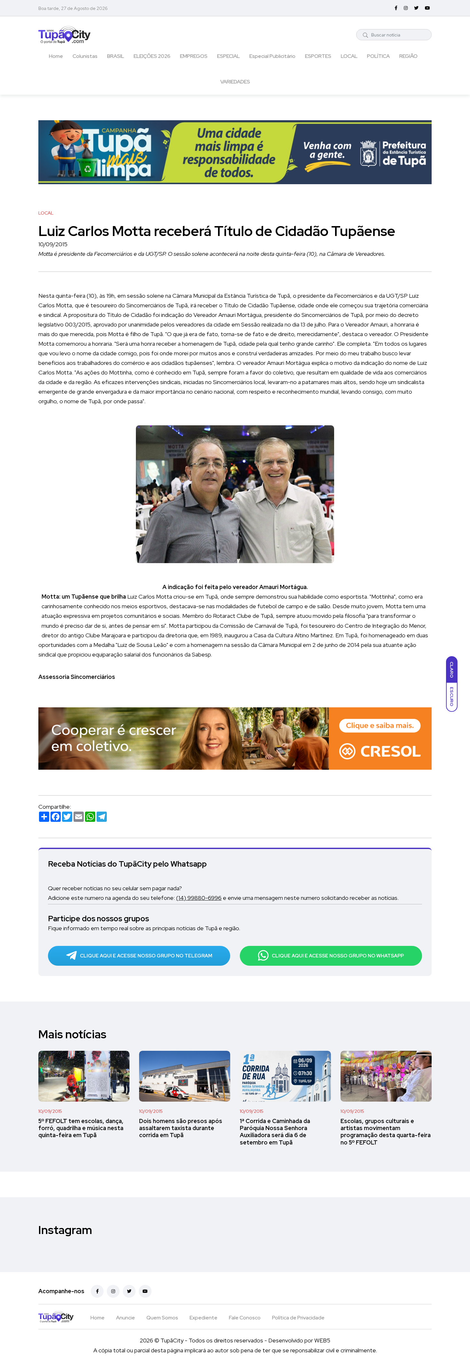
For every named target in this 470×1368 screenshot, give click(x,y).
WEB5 (322, 1340)
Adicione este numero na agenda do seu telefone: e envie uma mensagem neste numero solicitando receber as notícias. (223, 897)
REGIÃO (408, 56)
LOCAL (349, 56)
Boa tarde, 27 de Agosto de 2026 (73, 8)
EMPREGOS (194, 56)
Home (56, 56)
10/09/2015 (50, 1111)
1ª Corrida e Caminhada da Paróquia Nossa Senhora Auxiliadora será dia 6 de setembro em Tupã (275, 1131)
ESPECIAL (228, 56)
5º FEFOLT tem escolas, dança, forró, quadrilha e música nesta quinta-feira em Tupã (80, 1128)
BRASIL (115, 56)
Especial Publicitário (272, 56)
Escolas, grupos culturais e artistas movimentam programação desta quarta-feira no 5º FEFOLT (386, 1131)
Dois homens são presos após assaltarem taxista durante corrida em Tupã (180, 1128)
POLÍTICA (378, 56)
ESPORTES (318, 56)
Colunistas (85, 56)
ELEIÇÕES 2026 (152, 56)
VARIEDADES (235, 81)
